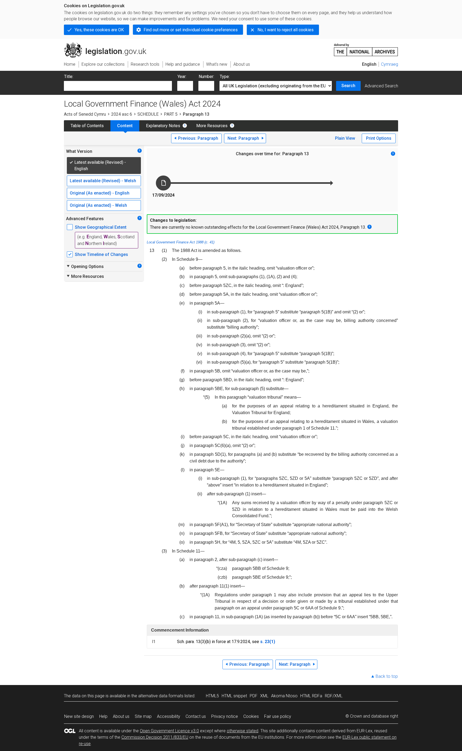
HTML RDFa (311, 695)
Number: (206, 76)
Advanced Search (381, 85)
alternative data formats (160, 695)
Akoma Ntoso (284, 695)
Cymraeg (389, 64)
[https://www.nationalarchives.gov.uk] (366, 48)
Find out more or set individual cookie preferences (191, 29)
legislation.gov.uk (108, 44)
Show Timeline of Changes (101, 254)
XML (264, 695)
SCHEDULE (148, 114)
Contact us (196, 716)
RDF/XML (333, 695)
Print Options (378, 138)
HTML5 (212, 695)
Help (103, 716)
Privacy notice (224, 716)
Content (125, 125)
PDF (253, 695)
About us (121, 716)
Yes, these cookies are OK (99, 29)
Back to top (387, 676)
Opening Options (85, 266)
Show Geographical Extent (100, 227)
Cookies (251, 716)
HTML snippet (234, 695)
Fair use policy (277, 716)
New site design (79, 716)
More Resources (212, 125)
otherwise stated (242, 730)
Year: (182, 76)
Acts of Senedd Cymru (85, 114)
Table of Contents (87, 125)
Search (348, 85)
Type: (225, 76)
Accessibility (168, 716)
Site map (143, 716)
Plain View (345, 138)
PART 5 (171, 114)
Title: (68, 76)
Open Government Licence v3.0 (169, 730)
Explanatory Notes (163, 125)
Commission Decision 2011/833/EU (154, 737)
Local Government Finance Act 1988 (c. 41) (180, 242)
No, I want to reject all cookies (285, 29)
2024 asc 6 (121, 114)
